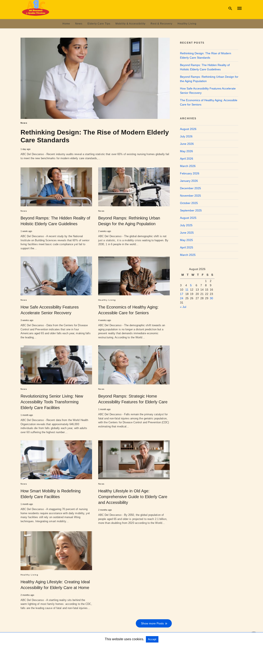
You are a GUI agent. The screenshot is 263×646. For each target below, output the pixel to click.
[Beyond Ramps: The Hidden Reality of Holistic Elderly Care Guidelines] (56, 186)
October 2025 (189, 203)
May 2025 (186, 240)
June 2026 (187, 143)
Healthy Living (187, 23)
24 (181, 298)
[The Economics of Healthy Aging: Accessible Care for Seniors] (134, 275)
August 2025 (188, 217)
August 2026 (188, 129)
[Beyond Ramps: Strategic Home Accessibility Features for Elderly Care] (134, 365)
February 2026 (189, 173)
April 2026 (186, 158)
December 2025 (190, 188)
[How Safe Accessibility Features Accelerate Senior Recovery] (56, 275)
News (78, 23)
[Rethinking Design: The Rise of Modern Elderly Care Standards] (95, 78)
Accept (152, 639)
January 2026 (189, 180)
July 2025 (186, 225)
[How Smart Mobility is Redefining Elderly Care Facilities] (56, 459)
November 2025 (190, 195)
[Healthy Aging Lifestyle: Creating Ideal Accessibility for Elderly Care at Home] (56, 550)
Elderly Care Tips (99, 23)
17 (181, 294)
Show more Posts (152, 623)
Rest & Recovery (161, 23)
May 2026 (186, 151)
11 (186, 289)
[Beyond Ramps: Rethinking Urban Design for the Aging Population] (134, 186)
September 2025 (191, 210)
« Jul (183, 307)
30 (211, 298)
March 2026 (188, 166)
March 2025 (188, 254)
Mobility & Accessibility (130, 23)
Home (66, 23)
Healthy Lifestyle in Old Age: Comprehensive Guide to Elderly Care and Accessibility (132, 497)
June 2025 (187, 232)
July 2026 (186, 136)
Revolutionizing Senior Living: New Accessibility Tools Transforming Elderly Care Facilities (52, 402)
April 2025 (186, 247)
